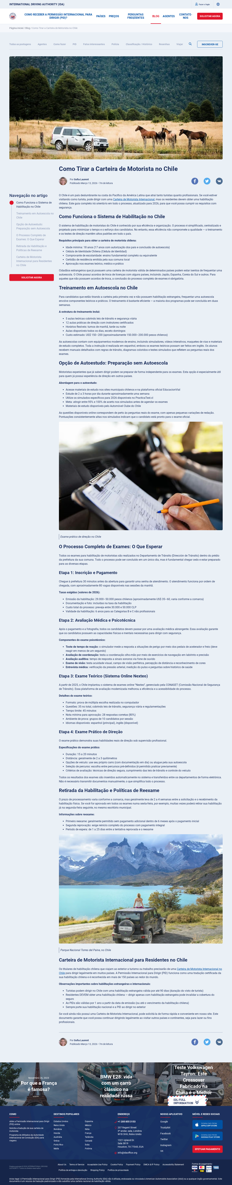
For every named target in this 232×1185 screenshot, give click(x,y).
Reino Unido (59, 1125)
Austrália (58, 1137)
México (88, 1125)
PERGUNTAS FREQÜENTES (135, 16)
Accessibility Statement (173, 1164)
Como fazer (59, 44)
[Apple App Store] (207, 1124)
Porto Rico (58, 1145)
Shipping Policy (97, 1170)
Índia (87, 1145)
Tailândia (89, 1137)
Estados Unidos (61, 1121)
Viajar (179, 44)
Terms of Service (76, 1164)
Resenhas (164, 44)
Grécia (56, 1141)
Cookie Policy (117, 1164)
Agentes (42, 44)
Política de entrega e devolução (73, 1170)
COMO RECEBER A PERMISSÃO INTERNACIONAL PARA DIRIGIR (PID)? (58, 16)
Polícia (115, 44)
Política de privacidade (118, 1170)
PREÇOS (114, 16)
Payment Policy (133, 1164)
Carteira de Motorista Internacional (134, 199)
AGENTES (169, 16)
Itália (87, 1129)
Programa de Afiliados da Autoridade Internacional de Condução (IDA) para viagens (26, 1138)
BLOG (155, 16)
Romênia (58, 1129)
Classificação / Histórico (139, 44)
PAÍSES (100, 16)
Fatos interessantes (94, 44)
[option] (38, 1084)
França (88, 1133)
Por (79, 179)
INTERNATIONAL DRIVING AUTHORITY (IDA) (36, 4)
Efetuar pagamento (207, 1149)
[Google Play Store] (207, 1136)
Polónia (88, 1148)
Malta (56, 1148)
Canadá (88, 1141)
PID (74, 44)
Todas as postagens (20, 44)
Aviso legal (14, 1179)
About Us (62, 1164)
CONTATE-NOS (185, 16)
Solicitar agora (210, 16)
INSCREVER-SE (210, 44)
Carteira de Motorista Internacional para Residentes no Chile (34, 261)
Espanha (89, 1121)
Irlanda (57, 1133)
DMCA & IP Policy (151, 1164)
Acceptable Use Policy (97, 1164)
